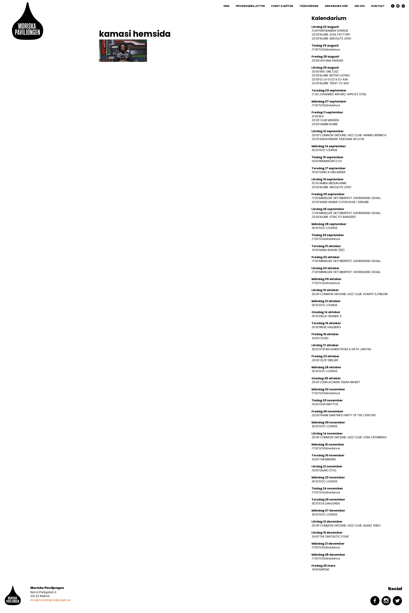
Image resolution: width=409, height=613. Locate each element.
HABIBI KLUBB (324, 124)
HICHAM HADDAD (327, 60)
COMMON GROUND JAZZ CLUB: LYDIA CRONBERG (349, 437)
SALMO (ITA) (324, 470)
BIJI (318, 116)
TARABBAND (324, 459)
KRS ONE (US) (325, 72)
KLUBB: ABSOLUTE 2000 (331, 38)
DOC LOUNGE (324, 150)
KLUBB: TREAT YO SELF (330, 83)
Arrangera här (336, 6)
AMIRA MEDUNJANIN (329, 183)
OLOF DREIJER (325, 360)
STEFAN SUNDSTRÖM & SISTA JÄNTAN (341, 349)
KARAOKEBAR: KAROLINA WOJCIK (338, 139)
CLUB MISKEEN (325, 120)
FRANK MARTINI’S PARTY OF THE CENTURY (344, 415)
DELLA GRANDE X (326, 316)
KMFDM (320, 569)
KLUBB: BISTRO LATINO (331, 75)
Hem (226, 6)
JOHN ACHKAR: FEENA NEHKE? (336, 382)
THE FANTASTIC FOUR (330, 537)
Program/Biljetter (250, 6)
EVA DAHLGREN (326, 503)
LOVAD (320, 338)
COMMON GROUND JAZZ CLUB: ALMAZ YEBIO (346, 525)
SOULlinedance (326, 49)
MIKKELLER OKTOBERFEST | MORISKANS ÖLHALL (346, 198)
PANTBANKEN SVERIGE (330, 31)
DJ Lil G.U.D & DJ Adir (330, 79)
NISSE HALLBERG (326, 327)
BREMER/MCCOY (327, 161)
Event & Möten (282, 6)
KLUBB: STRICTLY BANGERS (334, 217)
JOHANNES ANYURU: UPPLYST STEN (339, 94)
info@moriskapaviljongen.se (50, 600)
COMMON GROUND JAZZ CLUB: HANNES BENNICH (349, 135)
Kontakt (378, 6)
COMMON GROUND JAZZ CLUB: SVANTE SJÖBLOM (350, 294)
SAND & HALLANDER (328, 172)
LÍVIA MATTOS (325, 404)
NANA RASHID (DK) (328, 250)
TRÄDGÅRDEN (308, 6)
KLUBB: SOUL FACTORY (331, 34)
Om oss (359, 6)
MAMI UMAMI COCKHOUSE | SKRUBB (340, 202)
